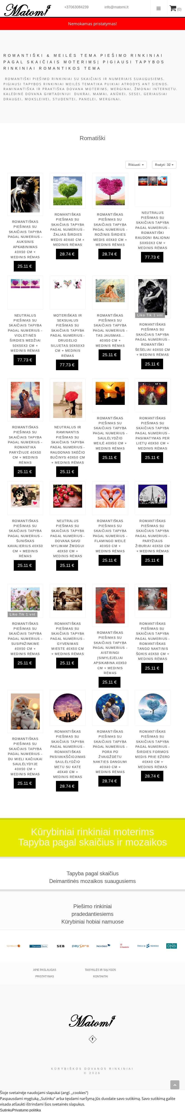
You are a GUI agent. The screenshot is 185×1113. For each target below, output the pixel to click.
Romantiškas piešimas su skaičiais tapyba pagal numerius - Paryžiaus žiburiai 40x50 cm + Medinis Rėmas (152, 536)
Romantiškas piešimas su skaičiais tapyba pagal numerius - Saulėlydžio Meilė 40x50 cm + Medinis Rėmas (110, 433)
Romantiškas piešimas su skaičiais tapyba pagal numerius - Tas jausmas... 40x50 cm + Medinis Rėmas (110, 330)
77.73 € (152, 257)
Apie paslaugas (44, 970)
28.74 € (67, 254)
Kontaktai (100, 976)
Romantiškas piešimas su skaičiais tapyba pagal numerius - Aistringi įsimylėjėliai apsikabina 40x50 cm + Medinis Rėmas (110, 653)
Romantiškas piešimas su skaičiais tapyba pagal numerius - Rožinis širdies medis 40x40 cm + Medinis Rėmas (110, 229)
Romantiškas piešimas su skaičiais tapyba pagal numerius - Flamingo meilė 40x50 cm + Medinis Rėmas (110, 536)
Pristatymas (44, 976)
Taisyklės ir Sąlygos (100, 970)
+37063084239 (76, 7)
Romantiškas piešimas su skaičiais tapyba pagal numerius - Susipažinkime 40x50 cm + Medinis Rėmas (25, 639)
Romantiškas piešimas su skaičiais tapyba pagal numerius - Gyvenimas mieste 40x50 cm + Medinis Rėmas (67, 639)
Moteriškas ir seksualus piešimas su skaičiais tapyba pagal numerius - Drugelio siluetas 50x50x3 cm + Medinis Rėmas (67, 336)
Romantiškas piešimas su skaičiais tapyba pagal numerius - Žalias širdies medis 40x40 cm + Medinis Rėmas (67, 229)
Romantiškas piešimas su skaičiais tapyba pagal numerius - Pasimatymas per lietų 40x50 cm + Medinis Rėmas (152, 433)
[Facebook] (92, 1039)
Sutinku (6, 1110)
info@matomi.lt (116, 7)
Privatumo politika (26, 1110)
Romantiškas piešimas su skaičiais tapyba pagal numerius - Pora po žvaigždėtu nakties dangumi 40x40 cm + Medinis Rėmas (110, 752)
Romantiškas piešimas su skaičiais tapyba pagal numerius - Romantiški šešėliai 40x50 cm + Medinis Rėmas (152, 339)
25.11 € (25, 266)
